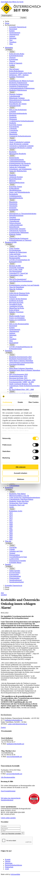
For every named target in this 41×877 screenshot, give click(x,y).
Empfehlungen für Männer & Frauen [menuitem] (21, 81)
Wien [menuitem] (11, 341)
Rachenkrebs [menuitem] (13, 194)
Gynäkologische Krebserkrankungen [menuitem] (21, 121)
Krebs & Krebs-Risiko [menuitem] (16, 54)
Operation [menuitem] (12, 217)
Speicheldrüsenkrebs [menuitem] (16, 198)
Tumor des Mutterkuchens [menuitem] (18, 171)
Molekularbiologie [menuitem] (15, 102)
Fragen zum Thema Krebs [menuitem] (18, 256)
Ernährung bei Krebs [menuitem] (16, 300)
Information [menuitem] (9, 47)
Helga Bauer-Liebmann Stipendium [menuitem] (21, 360)
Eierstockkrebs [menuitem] (14, 158)
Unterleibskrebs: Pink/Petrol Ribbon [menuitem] (21, 499)
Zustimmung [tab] (7, 402)
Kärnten (12, 31)
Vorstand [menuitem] (12, 553)
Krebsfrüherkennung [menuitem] (16, 56)
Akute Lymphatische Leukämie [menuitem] (19, 142)
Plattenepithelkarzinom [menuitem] (16, 182)
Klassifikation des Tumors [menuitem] (17, 104)
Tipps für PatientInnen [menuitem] (16, 287)
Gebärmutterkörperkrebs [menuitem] (17, 161)
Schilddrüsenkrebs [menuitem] (15, 196)
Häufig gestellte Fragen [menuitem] (17, 316)
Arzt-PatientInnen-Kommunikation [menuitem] (20, 281)
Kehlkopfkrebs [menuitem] (14, 188)
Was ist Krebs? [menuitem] (14, 69)
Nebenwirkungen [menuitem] (15, 223)
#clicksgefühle (15, 874)
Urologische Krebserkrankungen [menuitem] (20, 136)
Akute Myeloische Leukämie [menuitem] (18, 144)
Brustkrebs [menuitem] (12, 115)
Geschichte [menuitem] (13, 547)
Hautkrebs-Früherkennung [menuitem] (18, 90)
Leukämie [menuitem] (12, 111)
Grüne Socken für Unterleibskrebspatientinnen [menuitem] (24, 497)
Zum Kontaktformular (8, 791)
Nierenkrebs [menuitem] (13, 206)
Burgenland (13, 29)
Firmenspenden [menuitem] (14, 578)
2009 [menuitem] (11, 524)
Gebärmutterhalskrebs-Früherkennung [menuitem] (21, 88)
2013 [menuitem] (11, 517)
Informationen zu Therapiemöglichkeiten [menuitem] (22, 213)
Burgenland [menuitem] (13, 326)
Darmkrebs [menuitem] (13, 117)
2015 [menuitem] (11, 513)
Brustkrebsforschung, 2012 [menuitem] (18, 376)
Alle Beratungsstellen (8, 777)
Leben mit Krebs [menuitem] (14, 254)
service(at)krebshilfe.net (14, 774)
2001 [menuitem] (11, 539)
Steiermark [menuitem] (12, 335)
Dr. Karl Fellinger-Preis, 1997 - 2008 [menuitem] (21, 389)
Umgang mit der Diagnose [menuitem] (18, 299)
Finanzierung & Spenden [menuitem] (17, 560)
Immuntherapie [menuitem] (14, 227)
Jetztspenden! (4, 594)
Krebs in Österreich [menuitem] (15, 63)
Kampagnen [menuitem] (9, 487)
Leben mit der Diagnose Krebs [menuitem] (19, 293)
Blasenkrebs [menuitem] (13, 202)
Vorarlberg (12, 42)
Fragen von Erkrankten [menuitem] (17, 318)
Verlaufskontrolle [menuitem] (15, 105)
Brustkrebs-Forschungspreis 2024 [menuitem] (20, 357)
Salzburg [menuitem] (12, 333)
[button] (6, 15)
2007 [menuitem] (11, 528)
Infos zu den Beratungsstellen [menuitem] (19, 324)
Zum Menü (13, 2)
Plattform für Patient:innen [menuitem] (18, 252)
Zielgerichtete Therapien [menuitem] (17, 229)
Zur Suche (20, 2)
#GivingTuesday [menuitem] (14, 572)
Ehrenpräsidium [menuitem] (14, 555)
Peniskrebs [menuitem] (12, 208)
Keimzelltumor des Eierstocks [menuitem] (19, 165)
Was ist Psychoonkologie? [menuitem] (18, 279)
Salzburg (12, 36)
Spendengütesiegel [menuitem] (15, 580)
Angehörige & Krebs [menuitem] (16, 306)
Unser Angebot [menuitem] (14, 248)
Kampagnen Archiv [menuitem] (15, 511)
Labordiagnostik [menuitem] (14, 96)
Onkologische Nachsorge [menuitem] (17, 230)
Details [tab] (20, 402)
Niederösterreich (14, 32)
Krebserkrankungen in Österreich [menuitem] (20, 240)
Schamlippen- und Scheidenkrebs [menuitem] (20, 169)
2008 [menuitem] (11, 526)
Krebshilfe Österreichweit (17, 27)
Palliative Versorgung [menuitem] (16, 312)
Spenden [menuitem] (8, 564)
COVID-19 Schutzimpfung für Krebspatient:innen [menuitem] (19, 261)
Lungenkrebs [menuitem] (13, 130)
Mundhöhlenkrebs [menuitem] (15, 190)
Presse (7, 23)
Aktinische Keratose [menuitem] (16, 177)
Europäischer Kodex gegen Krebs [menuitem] (20, 73)
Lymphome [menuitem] (13, 132)
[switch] (36, 444)
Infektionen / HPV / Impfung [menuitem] (18, 75)
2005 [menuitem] (11, 532)
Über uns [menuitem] (8, 541)
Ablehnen (20, 479)
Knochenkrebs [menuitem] (14, 126)
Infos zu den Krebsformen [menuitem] (18, 110)
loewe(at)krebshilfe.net (14, 756)
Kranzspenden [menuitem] (14, 574)
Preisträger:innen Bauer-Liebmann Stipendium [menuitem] (24, 370)
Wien (11, 44)
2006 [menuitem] (11, 530)
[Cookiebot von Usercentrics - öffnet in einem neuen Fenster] (29, 396)
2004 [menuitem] (11, 533)
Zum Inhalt (5, 2)
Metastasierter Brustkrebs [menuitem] (17, 154)
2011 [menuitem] (11, 520)
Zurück (12, 52)
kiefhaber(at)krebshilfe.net (13, 720)
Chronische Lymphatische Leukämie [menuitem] (21, 146)
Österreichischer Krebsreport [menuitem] (18, 238)
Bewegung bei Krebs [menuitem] (16, 302)
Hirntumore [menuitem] (13, 119)
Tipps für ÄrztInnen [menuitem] (15, 289)
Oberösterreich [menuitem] (14, 331)
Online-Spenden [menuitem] (14, 571)
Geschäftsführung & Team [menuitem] (18, 557)
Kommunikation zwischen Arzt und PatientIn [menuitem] (24, 285)
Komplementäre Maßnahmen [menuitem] (19, 232)
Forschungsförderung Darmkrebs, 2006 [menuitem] (22, 380)
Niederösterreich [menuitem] (14, 329)
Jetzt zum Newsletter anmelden (11, 833)
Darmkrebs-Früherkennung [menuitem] (18, 86)
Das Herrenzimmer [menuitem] (15, 271)
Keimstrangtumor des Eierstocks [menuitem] (20, 163)
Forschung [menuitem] (8, 350)
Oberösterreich (14, 34)
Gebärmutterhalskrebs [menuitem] (16, 159)
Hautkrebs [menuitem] (12, 123)
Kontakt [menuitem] (7, 859)
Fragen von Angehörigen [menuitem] (17, 320)
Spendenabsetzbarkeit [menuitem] (16, 582)
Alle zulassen (20, 467)
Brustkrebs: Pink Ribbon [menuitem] (17, 494)
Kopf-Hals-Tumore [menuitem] (15, 125)
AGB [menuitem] (7, 869)
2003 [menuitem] (11, 535)
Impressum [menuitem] (8, 863)
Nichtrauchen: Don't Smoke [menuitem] (18, 503)
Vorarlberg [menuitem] (12, 339)
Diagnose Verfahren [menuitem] (15, 94)
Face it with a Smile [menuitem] (15, 269)
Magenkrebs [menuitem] (13, 134)
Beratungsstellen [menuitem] (14, 258)
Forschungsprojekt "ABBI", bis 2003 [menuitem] (21, 382)
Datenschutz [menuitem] (9, 867)
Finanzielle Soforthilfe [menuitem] (16, 268)
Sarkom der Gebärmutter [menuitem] (17, 167)
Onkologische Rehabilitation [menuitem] (18, 295)
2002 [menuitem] (11, 537)
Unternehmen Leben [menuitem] (16, 275)
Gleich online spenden (8, 818)
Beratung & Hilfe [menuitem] (11, 242)
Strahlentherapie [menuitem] (14, 219)
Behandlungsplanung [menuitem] (16, 215)
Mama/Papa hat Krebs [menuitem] (16, 308)
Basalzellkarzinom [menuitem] (15, 179)
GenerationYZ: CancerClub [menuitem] (18, 273)
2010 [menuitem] (11, 522)
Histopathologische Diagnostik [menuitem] (19, 100)
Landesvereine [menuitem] (14, 559)
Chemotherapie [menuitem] (14, 221)
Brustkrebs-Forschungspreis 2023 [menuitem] (20, 359)
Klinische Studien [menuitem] (15, 234)
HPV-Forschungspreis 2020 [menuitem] (18, 374)
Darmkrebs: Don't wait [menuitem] (16, 505)
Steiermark (12, 38)
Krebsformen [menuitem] (13, 59)
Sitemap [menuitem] (7, 861)
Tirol (10, 40)
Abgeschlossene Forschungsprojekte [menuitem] (21, 362)
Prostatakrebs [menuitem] (13, 209)
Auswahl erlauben (20, 473)
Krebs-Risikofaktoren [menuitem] (16, 71)
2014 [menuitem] (11, 515)
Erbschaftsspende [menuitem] (15, 576)
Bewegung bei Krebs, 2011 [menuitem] (18, 378)
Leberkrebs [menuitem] (13, 128)
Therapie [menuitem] (12, 61)
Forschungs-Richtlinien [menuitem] (17, 364)
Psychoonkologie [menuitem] (15, 250)
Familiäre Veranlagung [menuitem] (16, 77)
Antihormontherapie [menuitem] (16, 225)
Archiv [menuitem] (11, 507)
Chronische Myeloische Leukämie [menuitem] (20, 148)
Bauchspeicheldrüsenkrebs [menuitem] (18, 113)
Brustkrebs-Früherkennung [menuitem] (18, 83)
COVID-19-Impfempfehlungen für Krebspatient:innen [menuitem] (20, 348)
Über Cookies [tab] (33, 402)
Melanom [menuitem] (12, 181)
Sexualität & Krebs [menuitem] (15, 304)
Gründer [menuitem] (12, 549)
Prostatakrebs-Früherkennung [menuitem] (19, 84)
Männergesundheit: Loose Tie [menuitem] (19, 495)
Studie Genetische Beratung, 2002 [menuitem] (20, 384)
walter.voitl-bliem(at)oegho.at (17, 724)
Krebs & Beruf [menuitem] (14, 310)
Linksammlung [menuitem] (14, 485)
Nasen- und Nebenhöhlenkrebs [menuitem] (19, 192)
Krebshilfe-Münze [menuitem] (15, 562)
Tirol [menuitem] (10, 337)
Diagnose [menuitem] (12, 57)
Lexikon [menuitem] (12, 65)
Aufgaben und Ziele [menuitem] (16, 551)
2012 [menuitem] (11, 518)
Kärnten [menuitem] (12, 327)
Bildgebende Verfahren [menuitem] (17, 98)
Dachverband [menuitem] (13, 343)
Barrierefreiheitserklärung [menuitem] (13, 865)
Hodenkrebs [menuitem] (13, 204)
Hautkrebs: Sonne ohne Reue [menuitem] (19, 501)
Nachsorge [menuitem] (12, 297)
